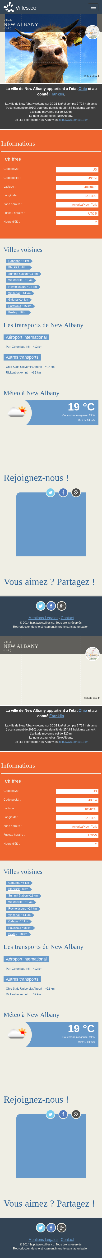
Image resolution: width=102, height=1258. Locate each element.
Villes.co (25, 8)
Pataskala (14, 306)
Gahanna (14, 261)
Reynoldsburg (17, 287)
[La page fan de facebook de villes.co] (63, 492)
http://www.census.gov (73, 120)
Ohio (83, 89)
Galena (13, 299)
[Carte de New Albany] (92, 32)
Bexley (12, 312)
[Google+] (76, 492)
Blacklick (14, 267)
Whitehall (14, 293)
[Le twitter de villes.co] (50, 492)
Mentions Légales (43, 618)
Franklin (56, 94)
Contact (67, 618)
